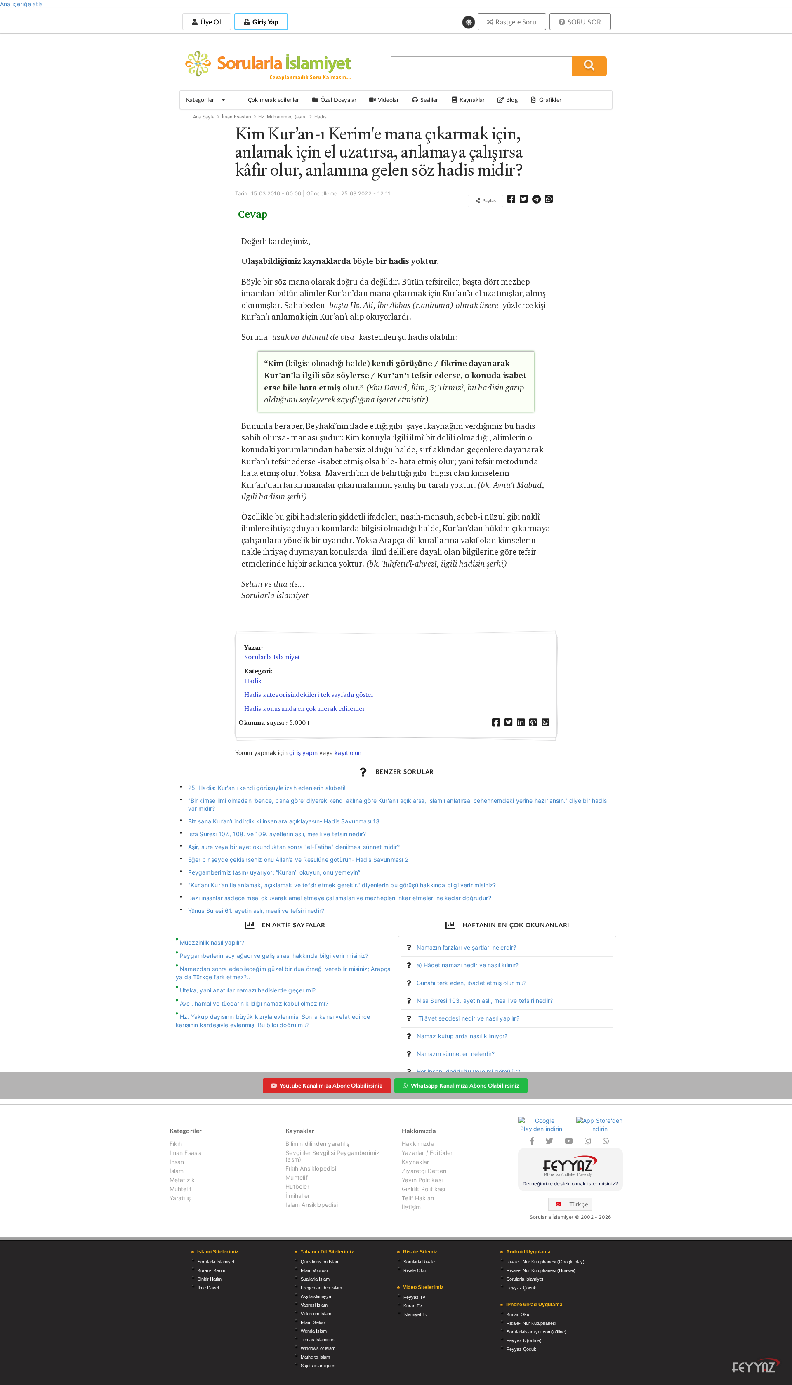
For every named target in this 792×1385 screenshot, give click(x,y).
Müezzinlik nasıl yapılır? (212, 942)
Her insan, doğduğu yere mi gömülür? (468, 1071)
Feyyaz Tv (414, 1297)
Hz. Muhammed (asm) (282, 117)
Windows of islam (318, 1348)
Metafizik (182, 1179)
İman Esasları (236, 117)
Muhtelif (180, 1188)
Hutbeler (297, 1186)
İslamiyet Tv (415, 1314)
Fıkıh (176, 1143)
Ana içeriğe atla (21, 3)
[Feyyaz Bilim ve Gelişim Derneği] (570, 1167)
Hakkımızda (418, 1143)
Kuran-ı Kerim (211, 1270)
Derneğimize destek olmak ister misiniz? (570, 1183)
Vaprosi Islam (314, 1305)
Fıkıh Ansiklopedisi (310, 1168)
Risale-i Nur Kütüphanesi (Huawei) (541, 1270)
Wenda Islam (314, 1331)
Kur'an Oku (518, 1314)
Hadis (320, 117)
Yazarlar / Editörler (427, 1152)
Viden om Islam (316, 1313)
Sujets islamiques (318, 1365)
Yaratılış (180, 1198)
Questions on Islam (320, 1261)
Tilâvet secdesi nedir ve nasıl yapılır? (468, 1018)
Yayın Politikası (422, 1179)
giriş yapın (303, 752)
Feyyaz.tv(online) (524, 1340)
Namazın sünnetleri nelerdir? (456, 1053)
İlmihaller (297, 1195)
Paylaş (488, 201)
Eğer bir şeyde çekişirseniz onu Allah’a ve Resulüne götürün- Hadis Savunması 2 (298, 859)
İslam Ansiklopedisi (311, 1204)
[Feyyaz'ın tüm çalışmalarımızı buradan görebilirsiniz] (756, 1365)
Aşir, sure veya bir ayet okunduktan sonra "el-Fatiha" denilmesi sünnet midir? (294, 846)
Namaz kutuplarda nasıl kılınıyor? (462, 1035)
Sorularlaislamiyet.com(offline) (536, 1331)
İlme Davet (208, 1287)
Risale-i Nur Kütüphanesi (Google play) (546, 1261)
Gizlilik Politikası (423, 1188)
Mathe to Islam (315, 1356)
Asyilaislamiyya (316, 1296)
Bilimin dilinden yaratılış (317, 1143)
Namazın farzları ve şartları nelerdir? (466, 947)
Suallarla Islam (315, 1279)
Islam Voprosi (314, 1270)
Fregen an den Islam (321, 1287)
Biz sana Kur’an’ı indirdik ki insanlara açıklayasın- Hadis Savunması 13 (284, 821)
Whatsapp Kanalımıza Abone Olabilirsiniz (465, 1085)
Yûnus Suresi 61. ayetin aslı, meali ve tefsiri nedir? (256, 910)
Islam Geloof (313, 1322)
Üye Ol (209, 22)
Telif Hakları (418, 1198)
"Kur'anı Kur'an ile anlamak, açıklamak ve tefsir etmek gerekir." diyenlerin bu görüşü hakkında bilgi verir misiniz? (342, 885)
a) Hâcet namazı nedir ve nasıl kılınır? (468, 965)
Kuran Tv (412, 1305)
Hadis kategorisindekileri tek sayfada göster (309, 694)
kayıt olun (348, 752)
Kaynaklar (415, 1161)
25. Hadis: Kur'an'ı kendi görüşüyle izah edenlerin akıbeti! (267, 787)
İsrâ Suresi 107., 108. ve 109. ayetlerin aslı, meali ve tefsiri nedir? (277, 833)
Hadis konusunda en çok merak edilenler (304, 708)
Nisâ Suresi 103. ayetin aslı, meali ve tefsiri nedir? (485, 1000)
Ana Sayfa (204, 117)
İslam (177, 1170)
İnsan (177, 1161)
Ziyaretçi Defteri (424, 1170)
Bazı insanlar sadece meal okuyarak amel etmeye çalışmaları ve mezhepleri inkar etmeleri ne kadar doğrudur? (339, 897)
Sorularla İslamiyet (272, 657)
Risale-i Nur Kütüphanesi (531, 1323)
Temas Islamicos (318, 1339)
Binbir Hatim (210, 1279)
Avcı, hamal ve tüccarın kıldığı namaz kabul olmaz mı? (254, 1003)
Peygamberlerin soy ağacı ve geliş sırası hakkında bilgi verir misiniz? (274, 955)
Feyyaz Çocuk (521, 1287)
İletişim (411, 1207)
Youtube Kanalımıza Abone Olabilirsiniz (331, 1085)
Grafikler (550, 99)
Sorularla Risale (419, 1261)
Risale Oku (414, 1270)
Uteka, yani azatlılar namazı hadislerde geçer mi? (248, 990)
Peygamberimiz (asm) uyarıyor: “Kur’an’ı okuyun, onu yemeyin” (274, 872)
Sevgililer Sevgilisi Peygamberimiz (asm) (332, 1156)
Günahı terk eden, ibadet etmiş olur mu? (472, 982)
